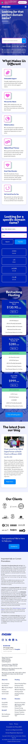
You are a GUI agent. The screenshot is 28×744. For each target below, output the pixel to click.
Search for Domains (20, 703)
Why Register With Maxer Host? (20, 705)
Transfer (20, 242)
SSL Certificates (6, 714)
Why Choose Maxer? (7, 688)
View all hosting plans (14, 415)
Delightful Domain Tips (19, 715)
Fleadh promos (22, 2)
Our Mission (5, 685)
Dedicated (4, 705)
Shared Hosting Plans (20, 683)
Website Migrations (20, 690)
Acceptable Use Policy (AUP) (14, 727)
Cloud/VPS (5, 703)
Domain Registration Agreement (14, 733)
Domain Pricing (19, 708)
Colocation (5, 707)
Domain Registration (20, 710)
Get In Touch (5, 694)
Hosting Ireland (19, 692)
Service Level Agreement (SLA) (14, 730)
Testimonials (5, 692)
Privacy (16, 724)
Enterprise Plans (19, 685)
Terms (11, 724)
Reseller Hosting (19, 688)
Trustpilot (17, 649)
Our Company (5, 683)
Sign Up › (14, 312)
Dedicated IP (5, 716)
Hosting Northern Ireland (19, 694)
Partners (4, 690)
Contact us (14, 546)
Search (8, 242)
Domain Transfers (19, 712)
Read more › (10, 482)
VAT (13, 673)
